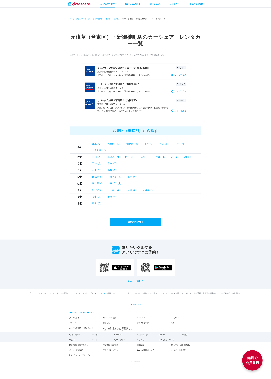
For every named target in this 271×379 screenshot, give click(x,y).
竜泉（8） (97, 203)
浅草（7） (97, 144)
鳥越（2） (113, 170)
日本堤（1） (116, 176)
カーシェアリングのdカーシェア (81, 313)
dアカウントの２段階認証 (180, 345)
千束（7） (113, 163)
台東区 (116, 19)
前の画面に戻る (135, 222)
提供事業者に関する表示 (78, 345)
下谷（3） (97, 163)
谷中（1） (97, 196)
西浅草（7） (98, 176)
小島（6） (161, 156)
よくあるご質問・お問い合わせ (81, 328)
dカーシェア (100, 293)
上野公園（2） (99, 150)
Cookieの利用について (145, 350)
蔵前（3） (146, 156)
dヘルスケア (141, 340)
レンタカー (175, 318)
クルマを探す (97, 19)
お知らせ (106, 323)
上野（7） (180, 144)
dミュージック (142, 335)
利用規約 (140, 345)
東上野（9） (116, 183)
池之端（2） (132, 144)
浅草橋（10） (114, 144)
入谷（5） (164, 144)
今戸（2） (149, 144)
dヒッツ (72, 340)
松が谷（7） (98, 190)
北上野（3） (114, 156)
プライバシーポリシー (111, 350)
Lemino (162, 335)
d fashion (118, 335)
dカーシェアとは (109, 318)
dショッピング (74, 335)
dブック (95, 335)
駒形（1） (189, 156)
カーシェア (141, 318)
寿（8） (175, 156)
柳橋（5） (113, 196)
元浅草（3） (149, 190)
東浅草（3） (98, 183)
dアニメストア (119, 340)
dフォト (95, 340)
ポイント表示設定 (76, 350)
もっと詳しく (136, 281)
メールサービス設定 (178, 350)
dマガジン (185, 335)
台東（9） (97, 170)
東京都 (108, 19)
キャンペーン (74, 323)
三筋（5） (115, 190)
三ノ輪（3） (131, 190)
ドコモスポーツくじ (166, 340)
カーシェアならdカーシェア (80, 19)
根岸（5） (132, 176)
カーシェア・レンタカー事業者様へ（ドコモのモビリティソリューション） (118, 329)
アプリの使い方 (143, 323)
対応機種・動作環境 (110, 345)
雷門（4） (97, 156)
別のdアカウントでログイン (79, 355)
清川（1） (130, 156)
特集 (172, 323)
